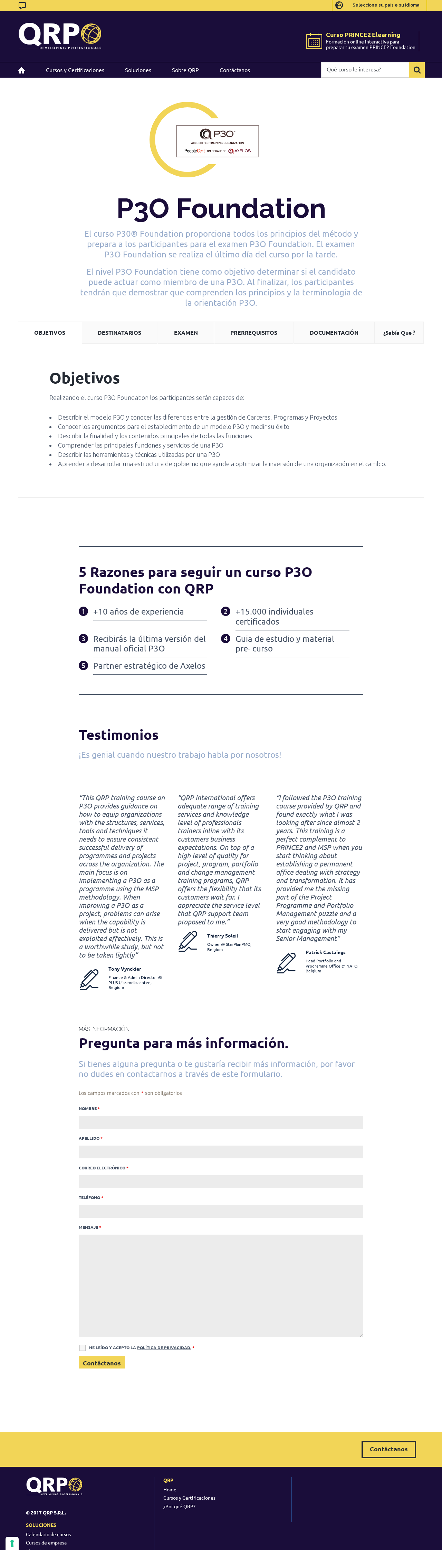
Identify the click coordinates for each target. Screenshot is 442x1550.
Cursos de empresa (46, 1542)
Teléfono (91, 1197)
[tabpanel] (221, 421)
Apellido (91, 1138)
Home (169, 1489)
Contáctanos (389, 1449)
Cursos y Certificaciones (189, 1497)
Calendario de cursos (48, 1534)
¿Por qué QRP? (179, 1506)
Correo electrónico (103, 1167)
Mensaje (90, 1227)
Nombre (89, 1108)
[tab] (49, 333)
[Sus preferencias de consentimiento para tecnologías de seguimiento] (12, 1543)
